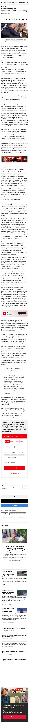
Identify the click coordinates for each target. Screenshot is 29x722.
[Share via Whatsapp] (9, 19)
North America (21, 517)
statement (17, 362)
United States (12, 517)
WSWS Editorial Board (5, 13)
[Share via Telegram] (12, 19)
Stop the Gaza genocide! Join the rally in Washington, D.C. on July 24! (11, 486)
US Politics (4, 517)
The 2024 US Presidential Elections (17, 513)
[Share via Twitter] (6, 19)
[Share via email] (16, 19)
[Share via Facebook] (3, 19)
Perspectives (4, 513)
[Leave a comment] (22, 19)
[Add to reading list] (26, 19)
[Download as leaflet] (19, 19)
